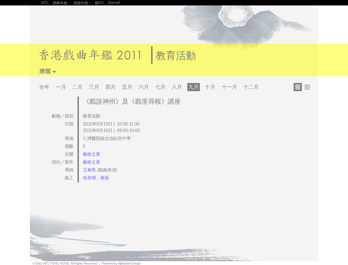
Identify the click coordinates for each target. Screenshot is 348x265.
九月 (193, 87)
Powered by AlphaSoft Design (121, 263)
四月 (110, 87)
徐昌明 (89, 177)
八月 (177, 87)
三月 (94, 87)
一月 (61, 87)
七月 (160, 87)
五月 (127, 87)
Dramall (114, 3)
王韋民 (90, 170)
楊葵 (104, 177)
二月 (77, 87)
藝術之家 (91, 154)
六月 (144, 87)
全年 (44, 87)
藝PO (99, 3)
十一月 (229, 87)
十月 (210, 87)
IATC (45, 3)
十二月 (251, 87)
